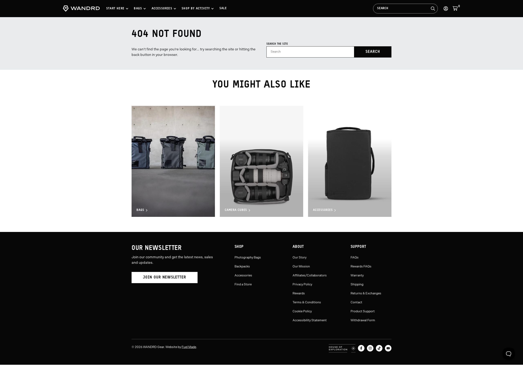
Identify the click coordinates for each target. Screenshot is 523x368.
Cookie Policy (302, 311)
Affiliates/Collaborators (310, 275)
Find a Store (243, 284)
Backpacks (242, 266)
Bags (140, 210)
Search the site (277, 44)
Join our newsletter (164, 277)
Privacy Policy (302, 284)
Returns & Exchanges (366, 293)
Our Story (299, 257)
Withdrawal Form (363, 320)
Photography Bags (248, 257)
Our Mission (301, 266)
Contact (356, 302)
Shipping (357, 284)
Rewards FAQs (361, 266)
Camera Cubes (236, 210)
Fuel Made (189, 347)
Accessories (323, 210)
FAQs (355, 257)
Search (382, 8)
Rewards (299, 293)
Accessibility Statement (310, 320)
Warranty (357, 275)
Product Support (363, 311)
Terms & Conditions (307, 302)
